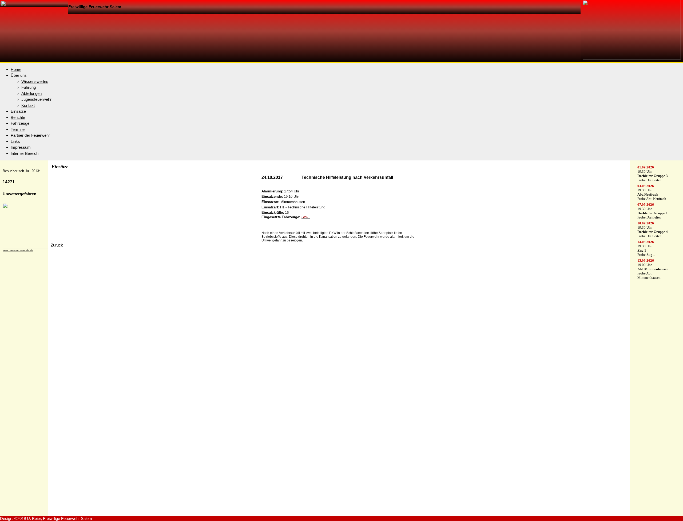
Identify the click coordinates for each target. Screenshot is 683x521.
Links (15, 141)
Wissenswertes (34, 81)
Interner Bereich (24, 153)
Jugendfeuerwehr (36, 99)
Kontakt (28, 105)
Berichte (18, 117)
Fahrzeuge (20, 123)
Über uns (19, 75)
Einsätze (18, 111)
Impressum (21, 147)
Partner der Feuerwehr (30, 135)
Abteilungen (31, 93)
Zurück (57, 245)
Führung (28, 87)
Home (16, 69)
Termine (18, 129)
